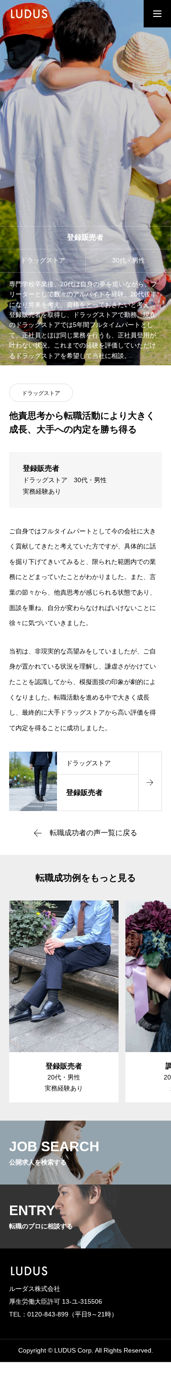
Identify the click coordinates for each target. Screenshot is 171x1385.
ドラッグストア (41, 393)
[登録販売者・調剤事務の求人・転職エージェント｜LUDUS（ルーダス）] (33, 13)
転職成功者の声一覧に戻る (93, 833)
